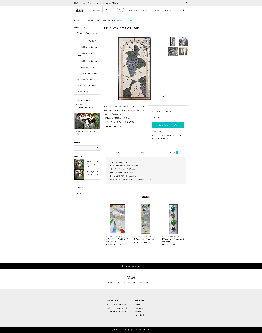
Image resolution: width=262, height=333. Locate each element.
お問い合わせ (169, 10)
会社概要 (157, 10)
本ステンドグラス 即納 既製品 (86, 41)
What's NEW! (81, 188)
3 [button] (88, 126)
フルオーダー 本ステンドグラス (84, 108)
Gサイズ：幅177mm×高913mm (87, 79)
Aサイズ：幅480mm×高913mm (171, 135)
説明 (117, 152)
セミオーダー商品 (108, 10)
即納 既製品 (96, 10)
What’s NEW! (133, 10)
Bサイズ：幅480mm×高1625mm (84, 54)
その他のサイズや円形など (85, 91)
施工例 (145, 10)
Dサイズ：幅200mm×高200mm (87, 67)
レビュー (173, 152)
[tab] (118, 152)
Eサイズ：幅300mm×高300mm (87, 73)
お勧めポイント (146, 152)
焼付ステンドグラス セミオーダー (87, 34)
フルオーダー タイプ (120, 10)
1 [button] (85, 126)
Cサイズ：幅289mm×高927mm (87, 61)
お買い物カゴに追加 (169, 125)
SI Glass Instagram (132, 266)
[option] (87, 125)
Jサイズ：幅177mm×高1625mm (87, 85)
